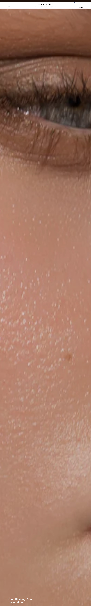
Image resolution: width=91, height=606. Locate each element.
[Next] (55, 1)
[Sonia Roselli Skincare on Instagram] (67, 2)
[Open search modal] (9, 7)
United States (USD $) (78, 2)
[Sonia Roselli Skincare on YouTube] (72, 2)
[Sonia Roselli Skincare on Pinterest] (69, 2)
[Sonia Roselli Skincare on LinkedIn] (68, 2)
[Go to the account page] (80, 7)
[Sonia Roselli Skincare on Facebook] (65, 2)
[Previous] (36, 1)
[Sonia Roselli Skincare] (45, 4)
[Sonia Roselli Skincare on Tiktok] (71, 2)
